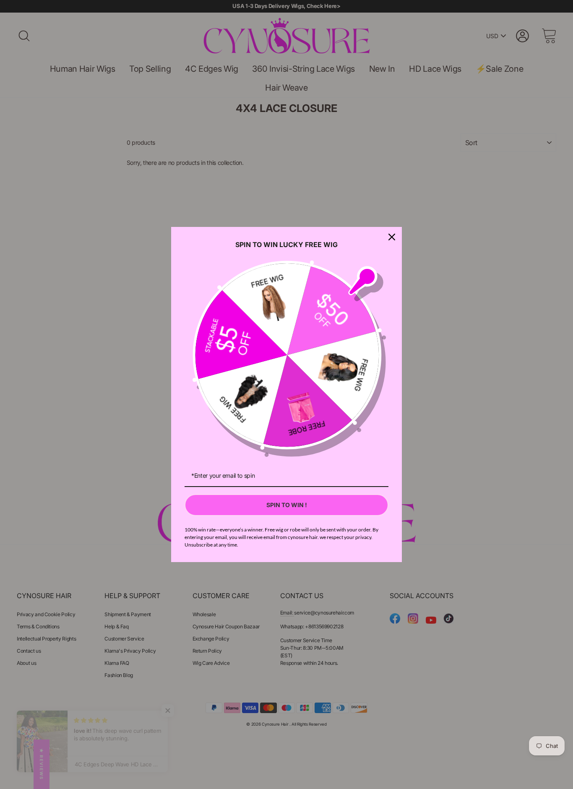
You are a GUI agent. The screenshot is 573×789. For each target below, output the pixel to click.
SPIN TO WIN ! (286, 504)
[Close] (392, 237)
